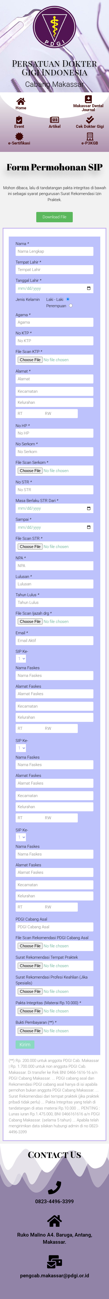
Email (22, 633)
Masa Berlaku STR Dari (37, 500)
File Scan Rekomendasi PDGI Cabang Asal (52, 937)
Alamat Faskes (28, 686)
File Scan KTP (29, 351)
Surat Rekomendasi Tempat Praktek (47, 957)
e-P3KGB (89, 143)
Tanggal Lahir (28, 280)
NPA (21, 558)
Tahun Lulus (27, 594)
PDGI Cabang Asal (31, 919)
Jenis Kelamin (28, 299)
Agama (23, 315)
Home (21, 108)
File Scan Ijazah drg (34, 613)
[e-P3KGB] (90, 137)
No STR (24, 482)
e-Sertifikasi (19, 143)
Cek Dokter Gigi (90, 126)
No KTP (23, 333)
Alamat (23, 371)
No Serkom (27, 444)
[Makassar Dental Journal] (88, 99)
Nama (22, 243)
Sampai (23, 519)
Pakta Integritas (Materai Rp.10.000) (48, 1003)
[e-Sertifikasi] (19, 137)
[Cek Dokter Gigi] (90, 120)
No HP (23, 425)
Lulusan (24, 576)
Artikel (55, 126)
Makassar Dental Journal (88, 107)
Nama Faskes (28, 668)
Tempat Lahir (28, 262)
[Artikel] (54, 120)
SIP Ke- (22, 651)
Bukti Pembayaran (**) (36, 1022)
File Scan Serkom (32, 462)
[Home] (21, 101)
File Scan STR (29, 538)
